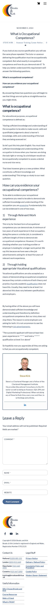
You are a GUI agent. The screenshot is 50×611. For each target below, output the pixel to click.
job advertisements (21, 326)
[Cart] (38, 3)
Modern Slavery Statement (36, 575)
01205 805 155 (16, 558)
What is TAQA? (9, 602)
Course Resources (10, 594)
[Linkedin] (25, 405)
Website (8, 492)
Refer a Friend (8, 598)
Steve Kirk (8, 43)
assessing (24, 205)
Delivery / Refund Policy (35, 562)
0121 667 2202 (16, 572)
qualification (32, 283)
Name (7, 473)
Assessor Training (23, 42)
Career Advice (36, 42)
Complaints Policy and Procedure (35, 567)
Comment (9, 439)
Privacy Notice (32, 558)
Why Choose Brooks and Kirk (12, 590)
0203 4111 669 (15, 562)
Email (7, 483)
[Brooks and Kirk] (10, 17)
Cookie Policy (31, 572)
